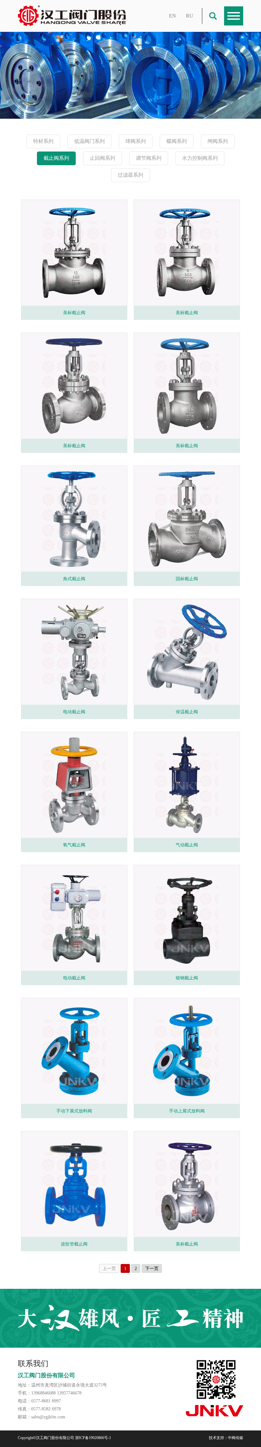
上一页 (109, 1268)
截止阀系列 (56, 158)
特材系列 (43, 141)
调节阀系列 (148, 158)
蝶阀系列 (176, 141)
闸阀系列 (218, 141)
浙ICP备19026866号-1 (93, 1438)
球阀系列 (135, 141)
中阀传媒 (235, 1438)
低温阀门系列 (89, 141)
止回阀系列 (102, 158)
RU (189, 15)
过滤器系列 (130, 175)
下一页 (152, 1268)
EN (172, 15)
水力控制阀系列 (200, 158)
